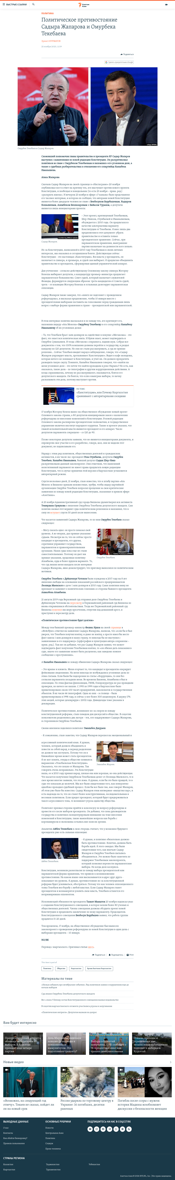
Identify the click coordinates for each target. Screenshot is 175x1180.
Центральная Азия (54, 1133)
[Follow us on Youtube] (90, 1129)
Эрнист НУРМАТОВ (50, 41)
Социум (49, 1143)
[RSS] (129, 1129)
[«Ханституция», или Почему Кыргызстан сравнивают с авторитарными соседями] (58, 396)
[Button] (127, 54)
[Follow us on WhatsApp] (116, 1129)
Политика (47, 13)
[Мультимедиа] (166, 5)
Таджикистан (52, 1164)
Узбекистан (94, 1164)
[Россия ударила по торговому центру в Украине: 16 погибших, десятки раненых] (88, 1082)
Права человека (53, 1149)
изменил (57, 610)
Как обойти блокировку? (15, 1138)
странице (116, 628)
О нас (6, 1128)
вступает (55, 513)
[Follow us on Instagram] (96, 1129)
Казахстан (8, 1164)
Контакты (8, 1133)
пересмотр (76, 603)
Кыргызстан (9, 1170)
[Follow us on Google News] (122, 1129)
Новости (49, 1128)
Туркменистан (53, 1170)
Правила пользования (14, 1143)
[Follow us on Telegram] (109, 1129)
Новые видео (13, 1062)
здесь (91, 947)
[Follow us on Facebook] (103, 1129)
